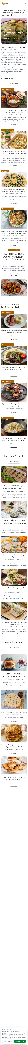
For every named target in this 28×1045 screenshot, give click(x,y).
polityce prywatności (6, 1038)
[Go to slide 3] (24, 41)
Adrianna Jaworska (9, 526)
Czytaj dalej (14, 275)
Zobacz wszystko (14, 83)
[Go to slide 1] (22, 41)
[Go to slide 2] (23, 41)
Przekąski (5, 171)
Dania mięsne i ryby (7, 89)
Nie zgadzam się (8, 1041)
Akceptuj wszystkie (20, 1041)
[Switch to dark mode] (22, 3)
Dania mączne (7, 29)
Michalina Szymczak (7, 38)
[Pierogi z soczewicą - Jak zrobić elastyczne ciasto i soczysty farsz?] (14, 31)
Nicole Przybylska (10, 114)
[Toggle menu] (25, 3)
